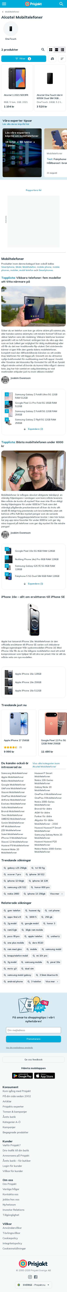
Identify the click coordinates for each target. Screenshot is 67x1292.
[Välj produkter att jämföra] (52, 58)
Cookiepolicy (10, 1238)
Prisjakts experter (13, 1106)
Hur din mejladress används (19, 1047)
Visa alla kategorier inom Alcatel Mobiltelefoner (46, 765)
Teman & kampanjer (15, 1111)
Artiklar (7, 1101)
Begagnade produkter (15, 1132)
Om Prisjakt (9, 1184)
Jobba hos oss (11, 1199)
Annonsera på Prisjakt (16, 1155)
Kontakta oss (10, 1194)
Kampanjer (9, 1127)
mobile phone (44, 267)
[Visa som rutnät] (51, 50)
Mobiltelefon (29, 267)
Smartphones (46, 270)
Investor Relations (13, 1209)
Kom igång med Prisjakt (17, 1091)
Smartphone (7, 267)
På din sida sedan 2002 (17, 1096)
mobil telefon (26, 270)
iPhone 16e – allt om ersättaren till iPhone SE (33, 597)
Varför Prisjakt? (12, 1145)
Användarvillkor (12, 1227)
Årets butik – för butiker (17, 1160)
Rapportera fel (33, 190)
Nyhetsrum (9, 1204)
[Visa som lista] (57, 50)
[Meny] (4, 3)
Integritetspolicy (12, 1243)
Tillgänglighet (11, 1215)
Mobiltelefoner (12, 11)
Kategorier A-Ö (11, 1122)
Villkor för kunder (13, 1171)
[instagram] (30, 1277)
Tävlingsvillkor (11, 1233)
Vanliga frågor (11, 1189)
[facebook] (36, 1277)
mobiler (14, 270)
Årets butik (9, 1116)
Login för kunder (12, 1165)
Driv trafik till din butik (16, 1150)
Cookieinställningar (14, 1248)
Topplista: (8, 278)
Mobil (18, 267)
